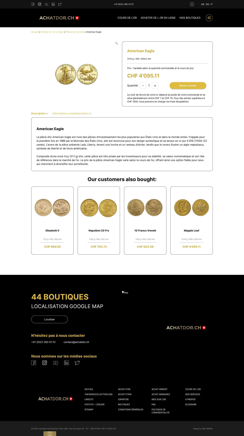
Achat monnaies (161, 394)
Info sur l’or (159, 399)
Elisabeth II (52, 230)
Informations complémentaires (70, 113)
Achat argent (159, 389)
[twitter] (60, 4)
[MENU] (209, 17)
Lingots (89, 399)
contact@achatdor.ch (76, 342)
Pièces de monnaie (75, 32)
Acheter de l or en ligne (158, 17)
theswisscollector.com (98, 394)
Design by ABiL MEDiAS (203, 428)
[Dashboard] (192, 4)
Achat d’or (124, 389)
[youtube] (46, 4)
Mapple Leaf (191, 230)
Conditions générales (130, 409)
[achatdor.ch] (58, 17)
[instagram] (39, 4)
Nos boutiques (190, 17)
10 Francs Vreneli (145, 230)
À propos (190, 399)
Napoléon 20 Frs (99, 230)
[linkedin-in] (53, 4)
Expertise (123, 399)
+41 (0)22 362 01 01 (123, 4)
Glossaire (190, 404)
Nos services (192, 394)
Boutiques (124, 404)
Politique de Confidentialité (161, 411)
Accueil (34, 32)
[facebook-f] (32, 4)
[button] (116, 43)
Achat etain (124, 394)
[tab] (39, 113)
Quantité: (132, 85)
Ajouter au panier (188, 85)
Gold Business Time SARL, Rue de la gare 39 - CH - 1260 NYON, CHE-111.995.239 (81, 428)
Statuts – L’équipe (95, 404)
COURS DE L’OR (127, 17)
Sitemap (89, 409)
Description (38, 113)
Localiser (49, 319)
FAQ (153, 404)
